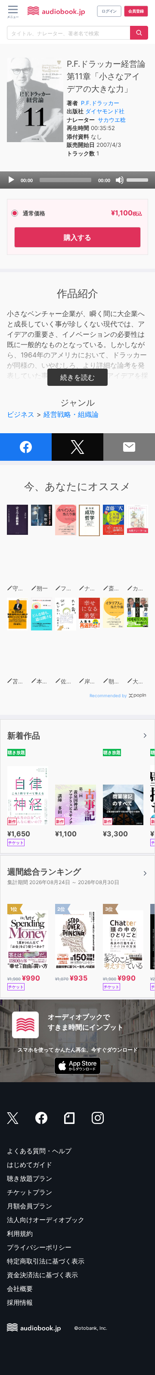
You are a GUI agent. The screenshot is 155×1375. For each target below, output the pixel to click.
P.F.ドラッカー (100, 102)
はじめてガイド (29, 1165)
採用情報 (20, 1302)
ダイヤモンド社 (104, 111)
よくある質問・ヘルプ (39, 1151)
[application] (77, 180)
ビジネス (20, 414)
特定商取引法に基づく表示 (45, 1261)
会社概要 (20, 1289)
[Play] (11, 180)
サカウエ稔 (112, 119)
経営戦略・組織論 (71, 414)
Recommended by (108, 695)
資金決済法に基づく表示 (42, 1275)
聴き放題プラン (29, 1178)
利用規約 (20, 1233)
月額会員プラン (29, 1206)
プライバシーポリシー (39, 1247)
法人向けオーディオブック (45, 1220)
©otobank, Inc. (90, 1328)
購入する (77, 237)
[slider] (139, 179)
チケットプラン (29, 1192)
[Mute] (119, 180)
